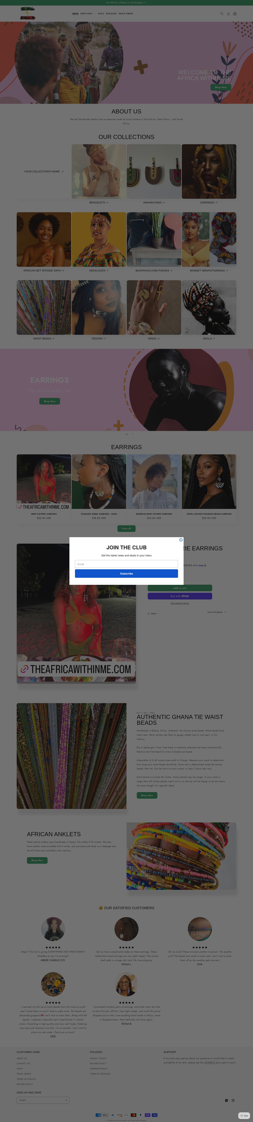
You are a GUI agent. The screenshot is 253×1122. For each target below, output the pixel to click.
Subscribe (126, 573)
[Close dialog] (181, 539)
